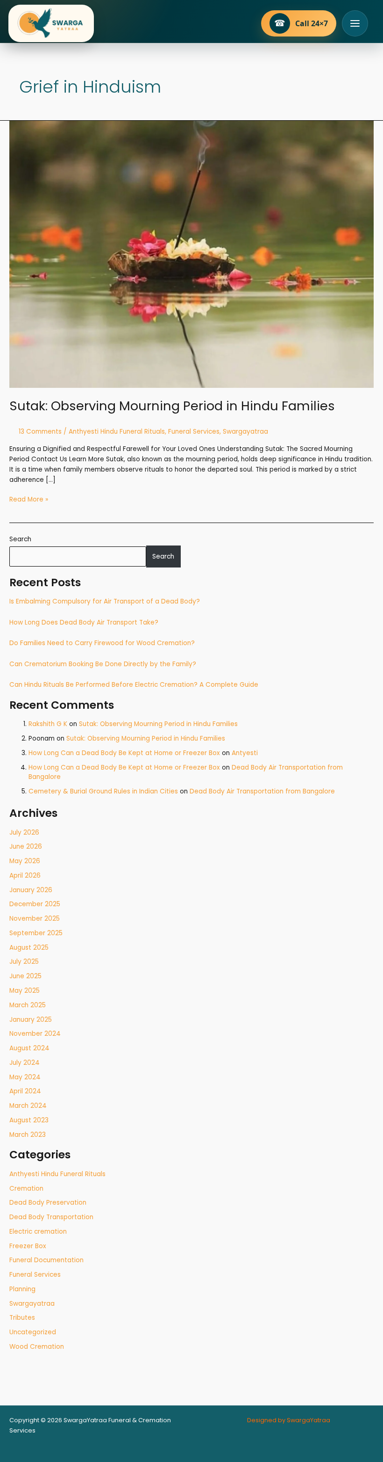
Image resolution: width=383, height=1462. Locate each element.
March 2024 (28, 1105)
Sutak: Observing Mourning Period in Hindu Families (158, 724)
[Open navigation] (355, 23)
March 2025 (27, 1005)
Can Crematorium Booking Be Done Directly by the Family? (102, 664)
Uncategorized (32, 1332)
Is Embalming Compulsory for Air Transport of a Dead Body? (104, 601)
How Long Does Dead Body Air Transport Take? (83, 622)
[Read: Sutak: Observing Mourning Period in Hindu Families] (191, 253)
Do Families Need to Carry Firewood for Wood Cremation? (102, 643)
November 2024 (35, 1033)
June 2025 (25, 976)
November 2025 (34, 918)
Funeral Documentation (46, 1260)
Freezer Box (27, 1246)
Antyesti (245, 753)
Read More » (28, 499)
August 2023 (29, 1120)
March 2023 (27, 1134)
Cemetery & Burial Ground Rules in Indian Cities (103, 791)
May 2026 (24, 861)
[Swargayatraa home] (51, 23)
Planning (22, 1289)
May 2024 (25, 1077)
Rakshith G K (47, 724)
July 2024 (24, 1062)
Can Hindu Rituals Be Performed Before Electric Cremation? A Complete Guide (133, 684)
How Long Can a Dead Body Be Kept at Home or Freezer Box (124, 753)
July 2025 (24, 961)
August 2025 (29, 947)
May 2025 (24, 990)
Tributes (22, 1317)
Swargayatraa (32, 1303)
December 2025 (34, 904)
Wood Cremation (36, 1346)
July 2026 (24, 832)
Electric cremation (38, 1231)
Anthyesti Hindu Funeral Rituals (57, 1174)
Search (20, 539)
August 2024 (29, 1048)
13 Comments (40, 431)
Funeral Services (35, 1274)
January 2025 (30, 1019)
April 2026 (25, 875)
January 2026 (30, 890)
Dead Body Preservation (47, 1202)
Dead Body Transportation (51, 1217)
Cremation (26, 1188)
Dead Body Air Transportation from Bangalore (262, 791)
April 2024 (25, 1091)
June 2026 (25, 846)
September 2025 (36, 933)
